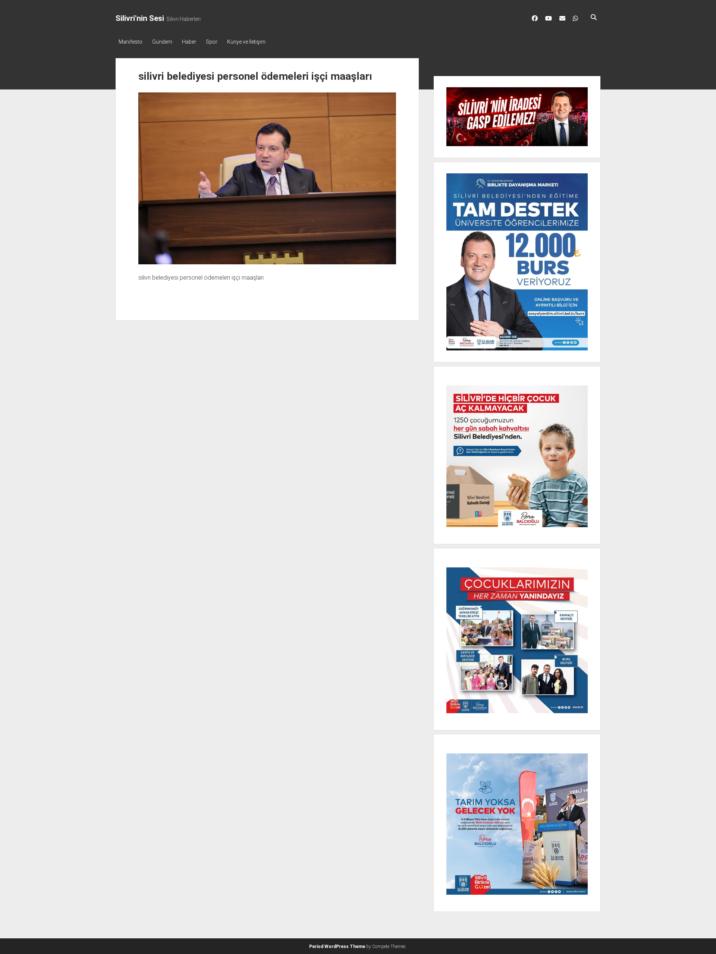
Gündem (162, 42)
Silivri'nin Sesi (140, 18)
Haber (189, 42)
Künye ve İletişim (246, 42)
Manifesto (130, 42)
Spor (211, 42)
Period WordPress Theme (337, 946)
